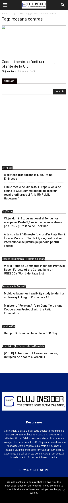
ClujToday (7, 211)
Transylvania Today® (14, 286)
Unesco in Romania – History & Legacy (23, 258)
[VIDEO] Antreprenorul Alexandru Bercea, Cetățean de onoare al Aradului (31, 355)
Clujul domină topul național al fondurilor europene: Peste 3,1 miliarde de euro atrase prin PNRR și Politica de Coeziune (33, 222)
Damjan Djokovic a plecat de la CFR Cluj (30, 333)
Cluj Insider (8, 71)
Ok (34, 497)
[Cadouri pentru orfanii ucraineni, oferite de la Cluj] (34, 41)
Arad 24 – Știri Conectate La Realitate (23, 346)
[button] (63, 5)
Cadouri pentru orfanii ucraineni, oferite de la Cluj (28, 64)
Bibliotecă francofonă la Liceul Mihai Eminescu (28, 176)
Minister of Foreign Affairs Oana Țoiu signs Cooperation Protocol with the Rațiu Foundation (33, 309)
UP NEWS (7, 167)
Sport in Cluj (8, 326)
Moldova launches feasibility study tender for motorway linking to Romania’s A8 (34, 295)
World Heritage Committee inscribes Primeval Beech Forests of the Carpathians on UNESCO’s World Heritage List (34, 269)
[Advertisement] (34, 131)
